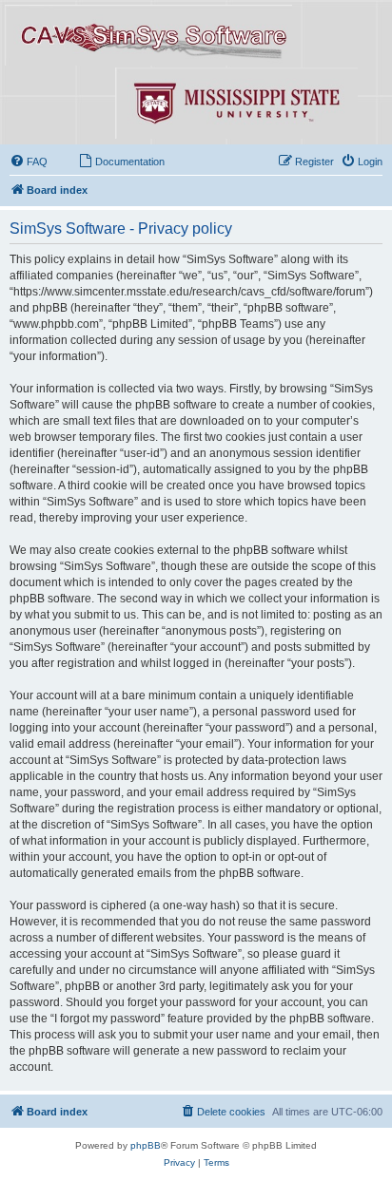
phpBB (145, 1145)
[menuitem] (29, 161)
